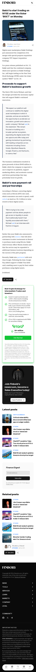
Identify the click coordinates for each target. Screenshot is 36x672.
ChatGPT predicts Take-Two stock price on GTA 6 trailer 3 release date (23, 443)
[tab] (6, 667)
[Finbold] (9, 3)
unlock (4, 199)
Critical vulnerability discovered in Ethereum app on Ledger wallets (22, 420)
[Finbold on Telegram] (12, 618)
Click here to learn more (22, 646)
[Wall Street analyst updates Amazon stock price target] (7, 454)
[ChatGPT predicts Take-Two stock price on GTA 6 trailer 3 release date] (7, 442)
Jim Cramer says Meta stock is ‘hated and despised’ (21, 431)
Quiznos (18, 237)
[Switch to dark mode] (32, 2)
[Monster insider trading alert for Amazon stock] (7, 538)
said (26, 124)
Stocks (10, 46)
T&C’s (27, 483)
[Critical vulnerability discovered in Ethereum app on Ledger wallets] (7, 418)
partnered (21, 257)
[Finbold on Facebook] (3, 618)
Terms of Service (19, 577)
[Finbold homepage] (18, 567)
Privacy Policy (9, 484)
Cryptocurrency (19, 414)
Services (6, 591)
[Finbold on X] (7, 618)
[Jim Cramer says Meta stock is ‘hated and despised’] (7, 430)
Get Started (18, 338)
